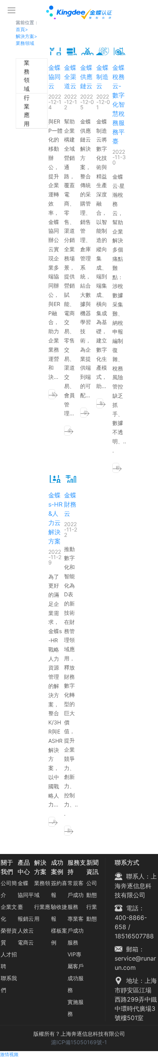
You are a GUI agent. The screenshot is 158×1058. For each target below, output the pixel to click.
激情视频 (9, 1054)
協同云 (53, 395)
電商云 (26, 942)
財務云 (69, 832)
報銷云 (26, 918)
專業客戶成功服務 (75, 930)
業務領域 (25, 43)
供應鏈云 (85, 414)
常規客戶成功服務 (75, 895)
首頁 (22, 29)
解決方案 (26, 36)
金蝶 (23, 883)
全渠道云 (69, 432)
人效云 (26, 930)
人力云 (53, 823)
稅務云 (117, 469)
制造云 (101, 404)
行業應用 (20, 111)
